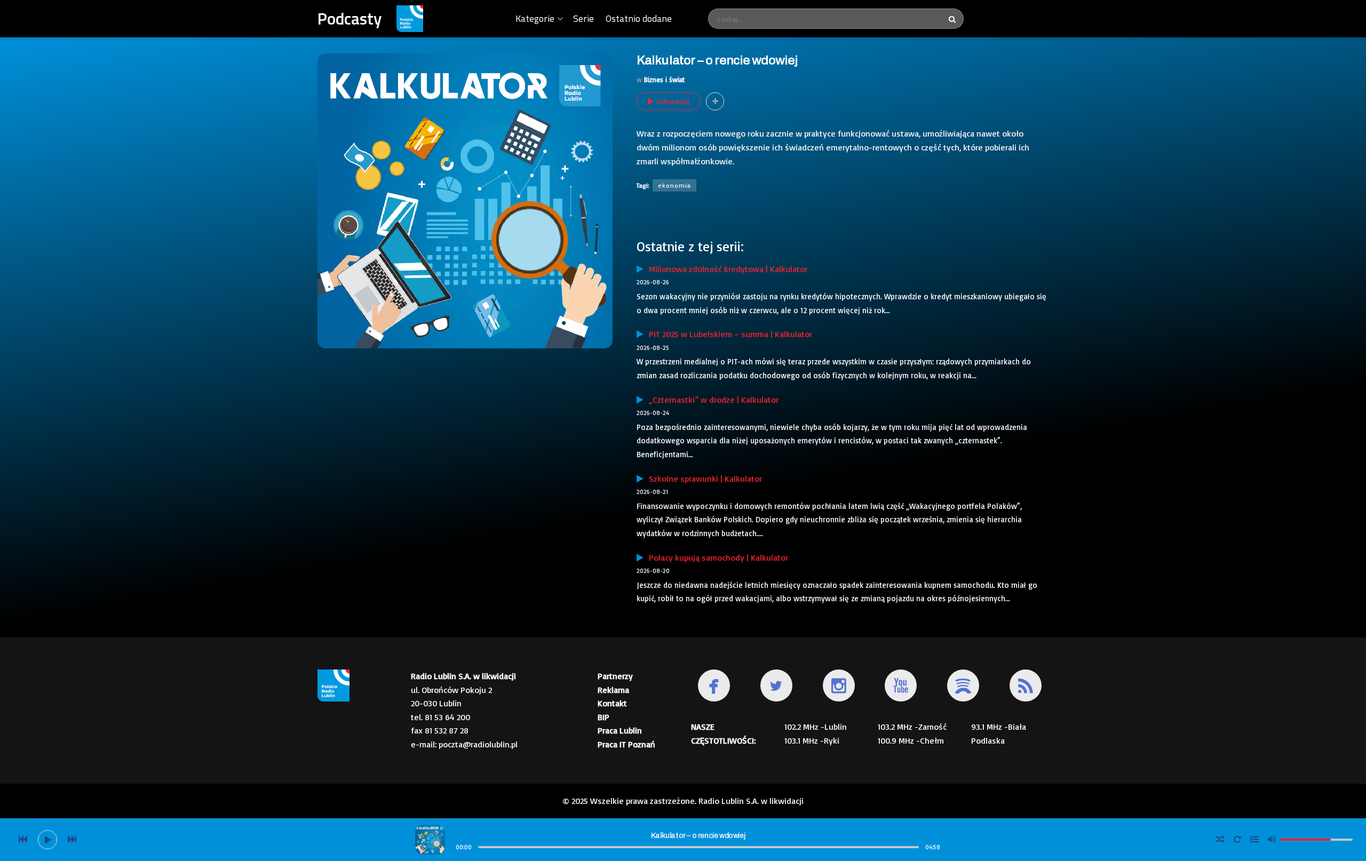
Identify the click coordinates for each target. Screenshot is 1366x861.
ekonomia (674, 185)
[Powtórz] (1237, 839)
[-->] (72, 839)
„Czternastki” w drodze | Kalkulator (711, 399)
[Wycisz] (1271, 839)
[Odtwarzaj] (47, 839)
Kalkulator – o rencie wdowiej (698, 836)
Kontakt (612, 703)
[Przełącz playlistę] (1254, 839)
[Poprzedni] (23, 839)
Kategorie (534, 18)
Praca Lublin (620, 730)
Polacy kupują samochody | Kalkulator (716, 557)
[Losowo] (1220, 839)
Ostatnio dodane (639, 18)
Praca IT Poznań (626, 744)
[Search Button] (953, 19)
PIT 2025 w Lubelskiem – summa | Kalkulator (728, 334)
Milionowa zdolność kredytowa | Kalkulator (725, 269)
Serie (583, 18)
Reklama (613, 689)
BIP (603, 717)
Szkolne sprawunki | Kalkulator (703, 478)
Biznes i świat (664, 79)
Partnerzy (615, 676)
